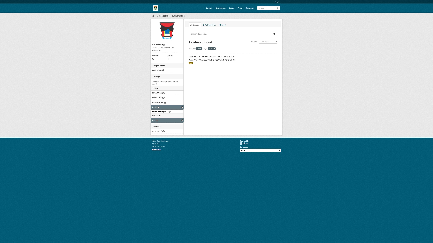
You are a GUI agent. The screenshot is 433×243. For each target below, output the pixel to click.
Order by (254, 42)
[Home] (153, 15)
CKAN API (155, 144)
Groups (231, 8)
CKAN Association (158, 146)
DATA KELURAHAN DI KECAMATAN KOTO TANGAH (211, 56)
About (240, 8)
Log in (277, 2)
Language (244, 147)
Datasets (209, 8)
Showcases (250, 8)
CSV (190, 63)
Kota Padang (178, 15)
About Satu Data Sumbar (161, 141)
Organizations (221, 8)
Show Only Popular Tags (161, 111)
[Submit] (278, 8)
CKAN (244, 143)
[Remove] (200, 49)
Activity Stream (210, 25)
